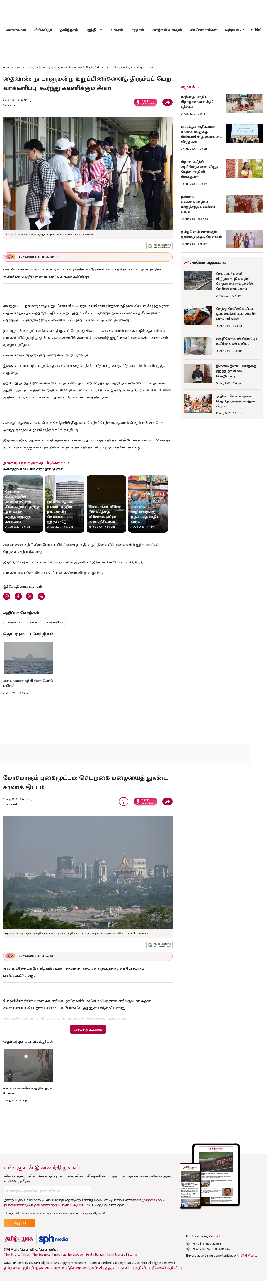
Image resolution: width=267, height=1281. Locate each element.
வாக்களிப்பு (55, 622)
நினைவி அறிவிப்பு (167, 1268)
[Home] (53, 1239)
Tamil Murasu (115, 1254)
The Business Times (46, 1254)
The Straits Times (17, 1254)
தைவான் (14, 622)
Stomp (132, 1254)
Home (6, 67)
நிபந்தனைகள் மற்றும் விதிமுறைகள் (59, 1268)
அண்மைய (16, 30)
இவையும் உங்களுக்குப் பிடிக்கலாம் (34, 463)
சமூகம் (137, 30)
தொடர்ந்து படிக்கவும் (88, 1029)
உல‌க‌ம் (116, 30)
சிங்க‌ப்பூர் (43, 30)
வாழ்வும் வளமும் (167, 30)
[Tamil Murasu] (19, 1239)
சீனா (33, 622)
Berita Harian (94, 1254)
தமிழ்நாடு (69, 30)
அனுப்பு (20, 1223)
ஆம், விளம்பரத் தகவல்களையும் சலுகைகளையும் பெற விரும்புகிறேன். (57, 1213)
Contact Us (217, 1236)
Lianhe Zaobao (72, 1254)
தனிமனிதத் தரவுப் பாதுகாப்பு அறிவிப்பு (60, 1205)
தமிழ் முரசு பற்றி (16, 1268)
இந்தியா (94, 30)
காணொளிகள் (204, 30)
